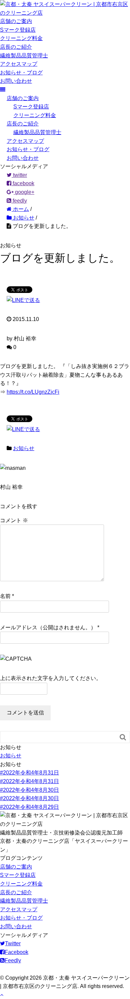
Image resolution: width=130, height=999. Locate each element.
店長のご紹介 (16, 47)
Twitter (13, 943)
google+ (24, 192)
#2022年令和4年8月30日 (29, 790)
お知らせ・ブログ (21, 72)
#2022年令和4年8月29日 (29, 807)
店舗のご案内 (16, 21)
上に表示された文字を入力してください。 (50, 678)
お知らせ (23, 448)
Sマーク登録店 (18, 30)
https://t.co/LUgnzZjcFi (33, 392)
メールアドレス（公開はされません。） (48, 627)
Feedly (13, 960)
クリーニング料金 (21, 38)
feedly (19, 201)
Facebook (16, 952)
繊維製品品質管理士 (24, 55)
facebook (22, 183)
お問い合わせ (16, 81)
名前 (5, 596)
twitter (19, 175)
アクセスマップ (18, 64)
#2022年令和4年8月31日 (29, 772)
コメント (14, 520)
